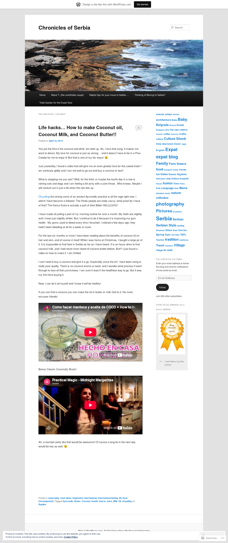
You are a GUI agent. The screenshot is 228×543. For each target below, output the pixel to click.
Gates (164, 174)
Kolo (158, 188)
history (175, 178)
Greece (172, 174)
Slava (168, 230)
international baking (108, 498)
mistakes (160, 193)
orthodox (162, 198)
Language (167, 188)
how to (102, 501)
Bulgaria (160, 129)
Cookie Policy (71, 537)
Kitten (176, 183)
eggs (184, 144)
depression (167, 143)
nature (176, 192)
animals (160, 114)
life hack (123, 498)
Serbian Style (166, 225)
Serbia (164, 218)
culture (159, 139)
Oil (119, 501)
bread (180, 125)
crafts (182, 134)
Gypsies (182, 174)
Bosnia (172, 125)
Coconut (86, 501)
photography (170, 203)
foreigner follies (171, 169)
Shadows (160, 230)
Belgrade (162, 125)
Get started (142, 4)
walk (170, 250)
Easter (177, 143)
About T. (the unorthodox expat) (67, 95)
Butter (77, 501)
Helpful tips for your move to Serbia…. (109, 95)
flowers (181, 164)
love (176, 188)
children (183, 129)
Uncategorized (45, 501)
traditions (183, 240)
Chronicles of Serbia (64, 27)
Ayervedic (68, 501)
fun (158, 174)
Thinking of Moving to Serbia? (149, 95)
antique (168, 114)
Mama (183, 188)
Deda (158, 143)
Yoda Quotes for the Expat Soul (55, 102)
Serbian (178, 219)
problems (177, 211)
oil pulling (127, 501)
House (159, 183)
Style (167, 234)
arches (176, 114)
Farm (172, 164)
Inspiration (77, 498)
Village (179, 244)
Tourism (160, 239)
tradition (172, 239)
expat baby (53, 498)
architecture (163, 120)
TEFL (183, 234)
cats (176, 129)
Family (162, 163)
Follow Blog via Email (169, 259)
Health (94, 501)
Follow (162, 287)
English (160, 150)
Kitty (182, 183)
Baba (174, 119)
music (167, 193)
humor (168, 183)
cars (167, 129)
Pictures (164, 211)
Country (174, 134)
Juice (109, 501)
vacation (169, 245)
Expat (171, 149)
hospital (184, 178)
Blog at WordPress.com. (90, 530)
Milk (115, 501)
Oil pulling (44, 196)
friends (182, 169)
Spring (160, 234)
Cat (171, 129)
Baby (182, 119)
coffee (166, 134)
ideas (68, 498)
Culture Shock (175, 138)
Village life (161, 250)
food (62, 498)
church (159, 134)
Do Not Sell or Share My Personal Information (127, 530)
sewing (180, 225)
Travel (160, 245)
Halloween (161, 178)
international (90, 498)
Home (42, 95)
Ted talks (175, 234)
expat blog (167, 156)
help (168, 178)
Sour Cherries (180, 230)
